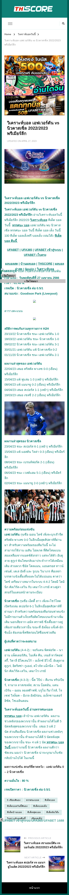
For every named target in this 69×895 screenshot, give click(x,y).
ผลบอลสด (11, 263)
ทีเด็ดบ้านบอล (14, 812)
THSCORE (45, 263)
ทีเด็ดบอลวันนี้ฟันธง (17, 806)
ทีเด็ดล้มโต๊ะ (52, 812)
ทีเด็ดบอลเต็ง (40, 806)
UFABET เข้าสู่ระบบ (48, 250)
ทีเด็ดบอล (50, 800)
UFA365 (26, 250)
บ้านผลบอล (28, 263)
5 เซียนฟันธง (14, 800)
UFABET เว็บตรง (35, 255)
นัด (6, 731)
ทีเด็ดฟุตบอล (34, 812)
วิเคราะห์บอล (38, 220)
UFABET (13, 250)
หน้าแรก (34, 887)
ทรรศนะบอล (32, 800)
